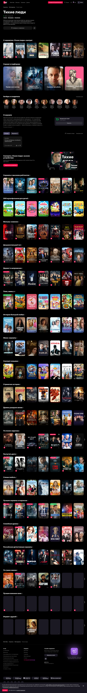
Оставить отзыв (7, 668)
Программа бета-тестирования (10, 654)
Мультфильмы (27, 656)
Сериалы (26, 654)
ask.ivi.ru (46, 662)
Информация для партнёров (10, 656)
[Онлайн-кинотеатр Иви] (5, 2)
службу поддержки (21, 690)
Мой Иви (26, 650)
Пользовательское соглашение (10, 659)
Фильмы (26, 652)
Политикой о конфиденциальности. (11, 687)
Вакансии (5, 652)
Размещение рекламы (8, 658)
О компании (6, 650)
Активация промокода (29, 659)
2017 (6, 16)
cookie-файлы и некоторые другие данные (55, 684)
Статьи (25, 658)
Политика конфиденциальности (11, 661)
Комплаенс (6, 666)
